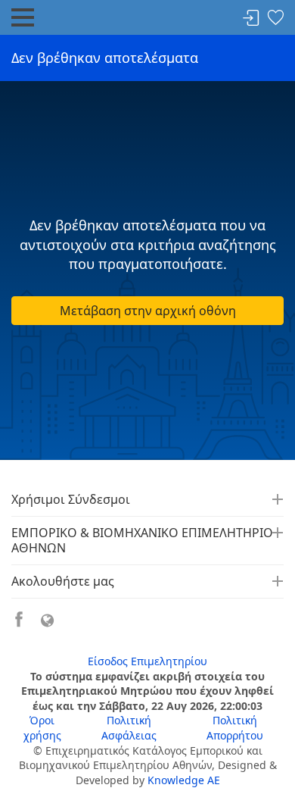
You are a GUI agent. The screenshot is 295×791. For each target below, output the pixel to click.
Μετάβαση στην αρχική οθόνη (148, 310)
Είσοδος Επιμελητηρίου (147, 661)
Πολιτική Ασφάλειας (129, 728)
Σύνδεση (251, 18)
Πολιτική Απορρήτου (234, 728)
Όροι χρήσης (42, 728)
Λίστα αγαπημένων (275, 18)
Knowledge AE (184, 780)
